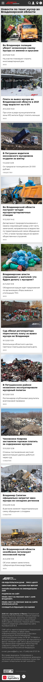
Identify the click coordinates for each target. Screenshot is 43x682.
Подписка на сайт (10, 594)
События (7, 461)
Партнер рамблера (21, 671)
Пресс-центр (32, 582)
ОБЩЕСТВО (7, 172)
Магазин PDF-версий (28, 586)
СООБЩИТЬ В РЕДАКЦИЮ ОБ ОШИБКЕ (18, 607)
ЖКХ (5, 64)
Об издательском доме (13, 582)
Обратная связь (9, 586)
